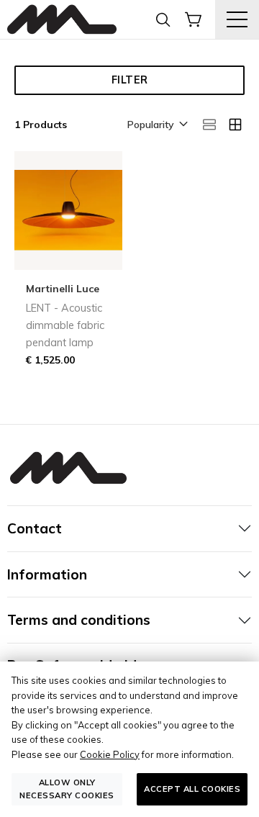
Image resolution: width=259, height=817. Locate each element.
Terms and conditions (78, 619)
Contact (34, 528)
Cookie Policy (110, 754)
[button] (156, 125)
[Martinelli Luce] (62, 20)
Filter (130, 79)
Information (47, 574)
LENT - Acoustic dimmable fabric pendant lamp (65, 325)
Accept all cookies (192, 789)
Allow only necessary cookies (66, 788)
